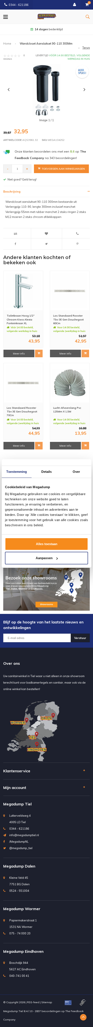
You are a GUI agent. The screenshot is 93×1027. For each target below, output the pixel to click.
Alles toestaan (46, 544)
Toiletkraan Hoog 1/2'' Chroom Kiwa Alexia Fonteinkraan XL (21, 319)
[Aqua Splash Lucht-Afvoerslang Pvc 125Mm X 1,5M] (69, 383)
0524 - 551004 (19, 890)
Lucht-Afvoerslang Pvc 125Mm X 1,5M (67, 409)
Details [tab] (46, 471)
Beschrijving (11, 191)
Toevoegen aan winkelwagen (63, 168)
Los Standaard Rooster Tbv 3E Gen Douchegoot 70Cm (22, 411)
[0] (87, 4)
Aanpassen (44, 558)
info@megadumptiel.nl (24, 835)
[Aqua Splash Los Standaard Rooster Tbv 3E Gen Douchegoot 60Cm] (69, 291)
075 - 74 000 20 (19, 933)
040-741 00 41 (19, 975)
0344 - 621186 (19, 4)
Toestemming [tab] (16, 471)
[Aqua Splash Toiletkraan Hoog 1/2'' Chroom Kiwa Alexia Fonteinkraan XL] (23, 291)
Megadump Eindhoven (23, 951)
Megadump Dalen (19, 866)
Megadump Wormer (21, 908)
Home (7, 43)
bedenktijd (49, 29)
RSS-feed (33, 1002)
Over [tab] (76, 471)
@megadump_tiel (20, 848)
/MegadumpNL (19, 841)
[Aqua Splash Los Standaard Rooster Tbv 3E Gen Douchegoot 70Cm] (23, 383)
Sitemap (46, 1002)
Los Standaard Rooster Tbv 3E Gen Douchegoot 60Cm (68, 319)
